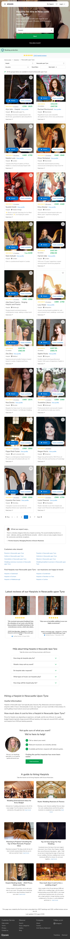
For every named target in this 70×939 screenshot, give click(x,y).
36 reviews (16, 155)
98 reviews (48, 204)
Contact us (5, 930)
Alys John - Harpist (20, 631)
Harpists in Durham (10, 576)
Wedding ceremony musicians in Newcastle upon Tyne (17, 563)
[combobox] (19, 63)
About (38, 923)
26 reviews (16, 448)
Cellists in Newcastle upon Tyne (13, 556)
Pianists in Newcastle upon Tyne (14, 553)
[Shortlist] (56, 4)
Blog (20, 930)
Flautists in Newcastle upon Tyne (46, 553)
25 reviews (48, 497)
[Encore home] (10, 4)
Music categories (24, 926)
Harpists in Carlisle (42, 579)
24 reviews (48, 302)
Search (51, 4)
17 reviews (48, 400)
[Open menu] (4, 4)
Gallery (21, 928)
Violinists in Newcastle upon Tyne (46, 556)
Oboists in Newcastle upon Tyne (46, 559)
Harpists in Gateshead (11, 574)
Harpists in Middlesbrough (12, 579)
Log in (61, 4)
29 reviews (16, 497)
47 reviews (16, 253)
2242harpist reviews (40, 56)
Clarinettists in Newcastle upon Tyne (15, 559)
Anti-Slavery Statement (43, 928)
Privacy (4, 928)
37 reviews (8, 350)
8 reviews (15, 106)
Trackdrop (57, 935)
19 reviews (48, 448)
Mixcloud (64, 935)
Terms (4, 926)
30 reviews (16, 299)
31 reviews (16, 204)
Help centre (5, 923)
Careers (38, 926)
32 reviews (48, 155)
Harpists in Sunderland (43, 574)
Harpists (16, 60)
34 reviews (40, 350)
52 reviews (40, 252)
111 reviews (41, 106)
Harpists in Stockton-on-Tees (45, 576)
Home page (7, 60)
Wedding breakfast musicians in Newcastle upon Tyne (51, 563)
